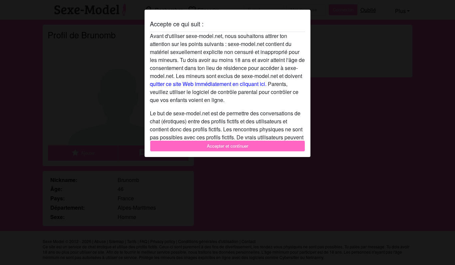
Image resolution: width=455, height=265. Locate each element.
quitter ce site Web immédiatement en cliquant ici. (208, 84)
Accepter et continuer (227, 146)
